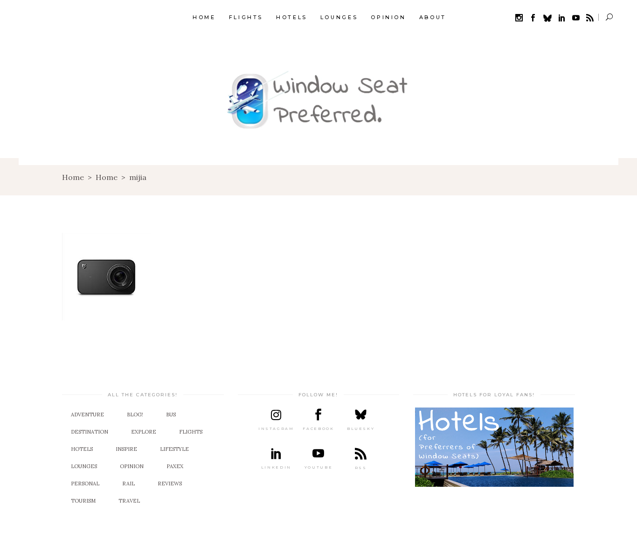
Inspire (126, 449)
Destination (89, 432)
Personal (85, 483)
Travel (129, 501)
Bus (171, 414)
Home (73, 177)
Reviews (170, 483)
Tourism (83, 501)
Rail (128, 483)
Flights (190, 432)
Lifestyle (174, 449)
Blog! (135, 414)
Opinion (132, 466)
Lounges (84, 466)
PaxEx (174, 466)
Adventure (87, 414)
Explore (143, 432)
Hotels (82, 449)
